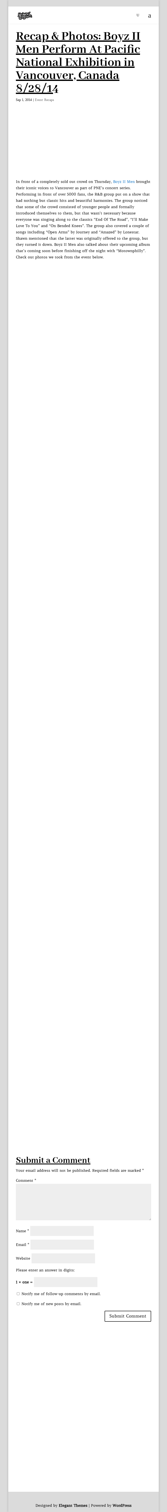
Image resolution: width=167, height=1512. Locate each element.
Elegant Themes (73, 1505)
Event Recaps (44, 100)
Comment (26, 1180)
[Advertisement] (83, 146)
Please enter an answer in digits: (45, 1270)
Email (22, 1244)
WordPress (122, 1505)
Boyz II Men (124, 181)
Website (23, 1258)
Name (22, 1231)
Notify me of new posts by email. (51, 1303)
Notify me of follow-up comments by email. (61, 1293)
